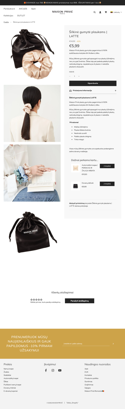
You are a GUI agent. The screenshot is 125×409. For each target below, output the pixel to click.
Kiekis (71, 72)
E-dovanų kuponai (10, 391)
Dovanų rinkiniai (10, 388)
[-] (69, 76)
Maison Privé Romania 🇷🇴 (94, 391)
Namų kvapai (8, 369)
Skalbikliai (7, 375)
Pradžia (6, 22)
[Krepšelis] (106, 12)
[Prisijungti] (100, 12)
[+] (79, 76)
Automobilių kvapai (11, 378)
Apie (86, 369)
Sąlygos (88, 388)
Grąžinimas (89, 385)
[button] (116, 12)
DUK (86, 372)
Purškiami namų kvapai (12, 385)
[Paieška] (94, 12)
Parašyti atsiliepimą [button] (80, 301)
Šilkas (6, 381)
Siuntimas (88, 381)
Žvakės (6, 372)
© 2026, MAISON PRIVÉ (55, 403)
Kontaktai (88, 375)
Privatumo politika (91, 378)
